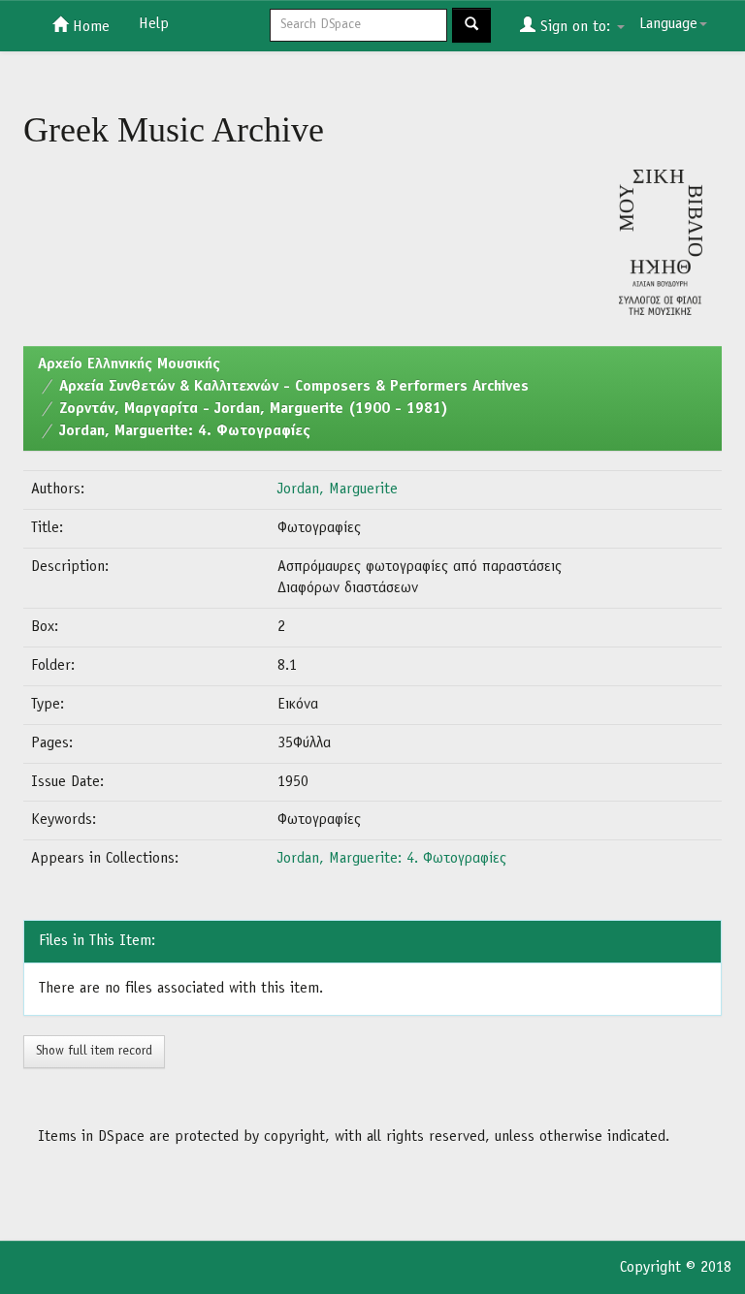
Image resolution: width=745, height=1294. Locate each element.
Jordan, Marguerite (337, 489)
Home (89, 27)
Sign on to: (575, 27)
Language (668, 24)
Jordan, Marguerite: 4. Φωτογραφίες (184, 431)
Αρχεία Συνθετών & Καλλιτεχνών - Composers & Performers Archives (294, 387)
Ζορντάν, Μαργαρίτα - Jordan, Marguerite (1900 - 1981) (253, 409)
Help (154, 24)
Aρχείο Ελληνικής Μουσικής (129, 364)
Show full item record (94, 1051)
